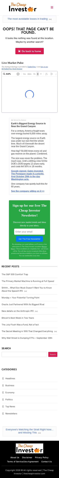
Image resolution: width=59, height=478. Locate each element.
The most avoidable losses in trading (30, 18)
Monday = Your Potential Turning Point (20, 297)
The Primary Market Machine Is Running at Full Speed (28, 281)
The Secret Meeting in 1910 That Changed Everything (29, 331)
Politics (9, 399)
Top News (10, 406)
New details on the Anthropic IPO (20, 311)
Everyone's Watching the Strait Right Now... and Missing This (29, 431)
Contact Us (46, 461)
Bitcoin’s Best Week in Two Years (18, 318)
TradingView (31, 67)
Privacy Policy (42, 457)
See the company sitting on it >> (27, 191)
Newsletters (11, 413)
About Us (14, 457)
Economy (9, 392)
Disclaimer (27, 457)
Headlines (10, 378)
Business (9, 385)
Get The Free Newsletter (29, 239)
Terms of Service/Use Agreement (23, 461)
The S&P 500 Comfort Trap (15, 274)
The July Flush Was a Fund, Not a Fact (20, 324)
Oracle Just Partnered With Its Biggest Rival (23, 304)
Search (6, 348)
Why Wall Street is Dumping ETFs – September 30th (27, 338)
